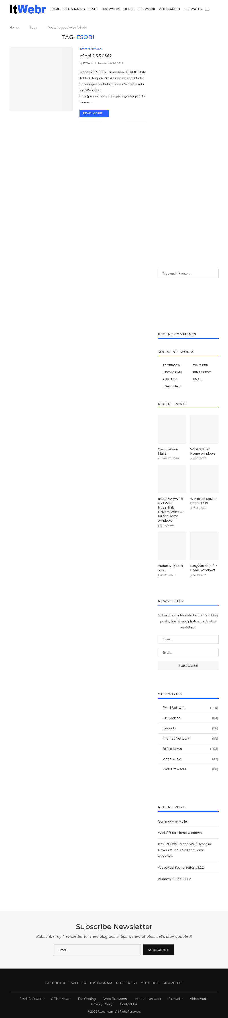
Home (55, 9)
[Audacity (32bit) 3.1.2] (172, 546)
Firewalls (193, 9)
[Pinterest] (208, 28)
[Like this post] (103, 123)
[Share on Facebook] (109, 123)
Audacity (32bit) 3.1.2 (170, 568)
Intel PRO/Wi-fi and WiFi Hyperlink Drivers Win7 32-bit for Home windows (171, 510)
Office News (190, 749)
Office (129, 9)
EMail (93, 9)
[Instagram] (203, 28)
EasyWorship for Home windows (203, 568)
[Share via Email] (123, 123)
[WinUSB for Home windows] (204, 429)
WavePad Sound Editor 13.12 (203, 501)
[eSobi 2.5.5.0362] (41, 79)
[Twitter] (198, 28)
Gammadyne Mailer (168, 451)
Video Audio (169, 9)
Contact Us (128, 1004)
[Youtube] (213, 28)
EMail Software (190, 708)
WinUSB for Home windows (203, 451)
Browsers (111, 9)
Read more (92, 113)
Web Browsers (190, 769)
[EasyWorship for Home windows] (204, 546)
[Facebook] (194, 28)
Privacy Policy (101, 1004)
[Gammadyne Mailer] (172, 429)
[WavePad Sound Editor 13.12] (204, 479)
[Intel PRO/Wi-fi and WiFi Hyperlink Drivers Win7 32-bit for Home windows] (172, 479)
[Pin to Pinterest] (118, 123)
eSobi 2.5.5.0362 (95, 55)
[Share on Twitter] (113, 123)
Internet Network (90, 49)
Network (146, 9)
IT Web (87, 63)
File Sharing (74, 9)
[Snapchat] (217, 28)
